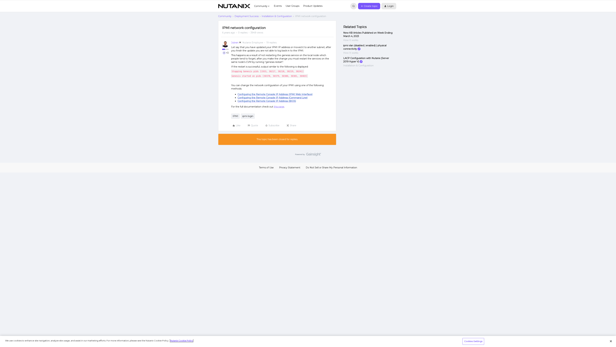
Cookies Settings (473, 341)
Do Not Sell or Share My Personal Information (331, 167)
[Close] (610, 341)
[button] (369, 6)
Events (278, 5)
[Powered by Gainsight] (308, 155)
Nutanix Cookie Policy (181, 340)
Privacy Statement (289, 167)
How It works (350, 40)
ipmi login (247, 116)
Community (224, 16)
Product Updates (312, 5)
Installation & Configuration (277, 16)
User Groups (292, 5)
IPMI (235, 116)
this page (279, 106)
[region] (308, 341)
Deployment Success (247, 16)
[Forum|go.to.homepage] (234, 6)
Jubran (235, 42)
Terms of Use (266, 167)
